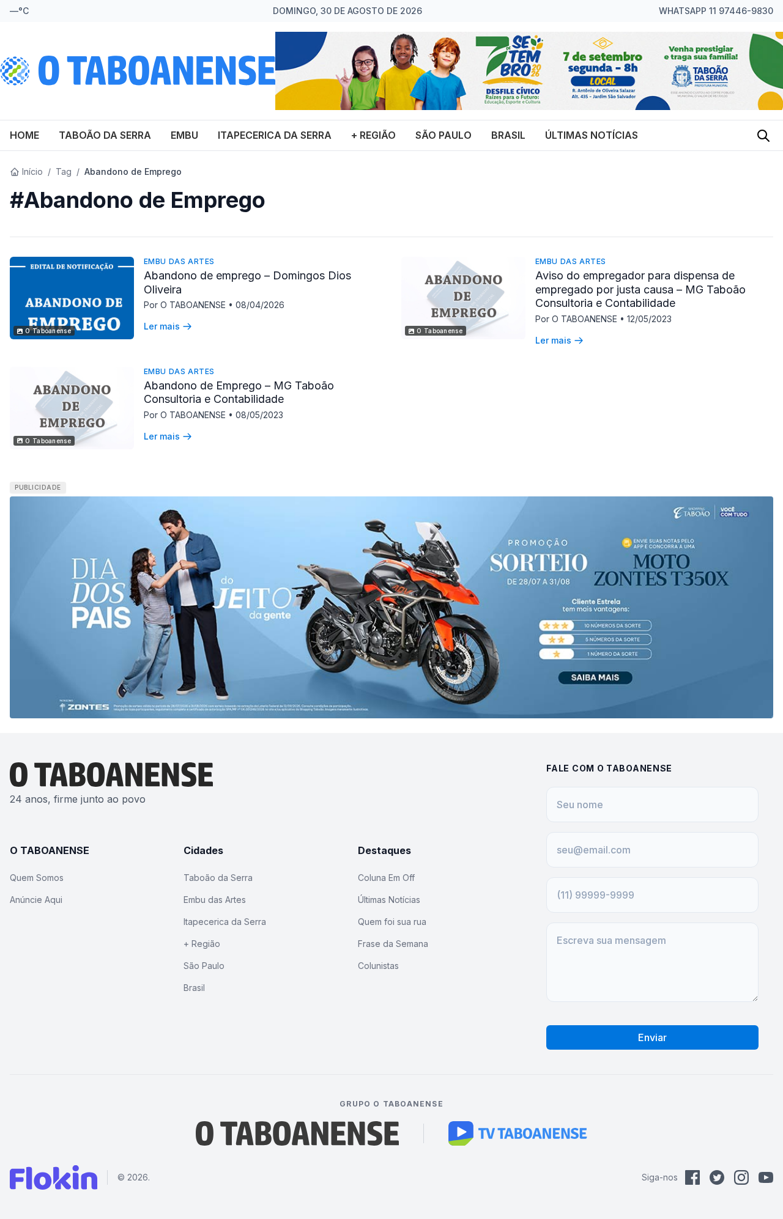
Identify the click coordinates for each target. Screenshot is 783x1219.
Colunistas (378, 965)
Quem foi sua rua (392, 921)
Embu (184, 135)
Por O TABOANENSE (186, 305)
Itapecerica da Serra (275, 135)
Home (24, 135)
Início (32, 171)
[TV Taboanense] (517, 1133)
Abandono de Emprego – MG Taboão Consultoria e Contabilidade (239, 392)
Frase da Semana (393, 943)
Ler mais (162, 326)
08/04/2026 (260, 305)
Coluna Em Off (386, 877)
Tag (64, 171)
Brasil (508, 135)
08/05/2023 (259, 415)
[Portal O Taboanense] (297, 1133)
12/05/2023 (649, 319)
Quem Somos (37, 877)
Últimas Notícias (591, 135)
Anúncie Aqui (36, 899)
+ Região (373, 135)
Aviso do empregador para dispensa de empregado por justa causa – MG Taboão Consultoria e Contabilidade (640, 289)
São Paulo (443, 135)
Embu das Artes (179, 261)
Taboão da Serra (105, 135)
